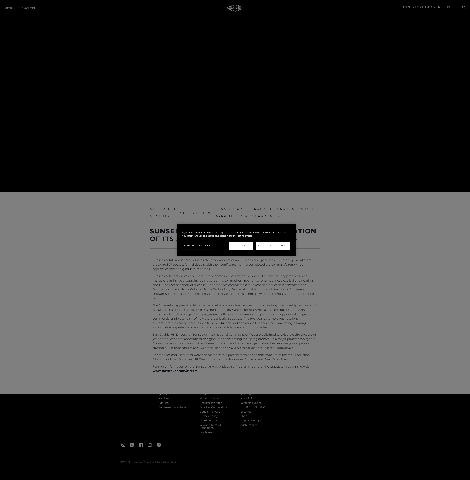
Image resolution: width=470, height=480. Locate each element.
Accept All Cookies (273, 245)
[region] (236, 240)
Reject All (241, 245)
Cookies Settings (197, 245)
